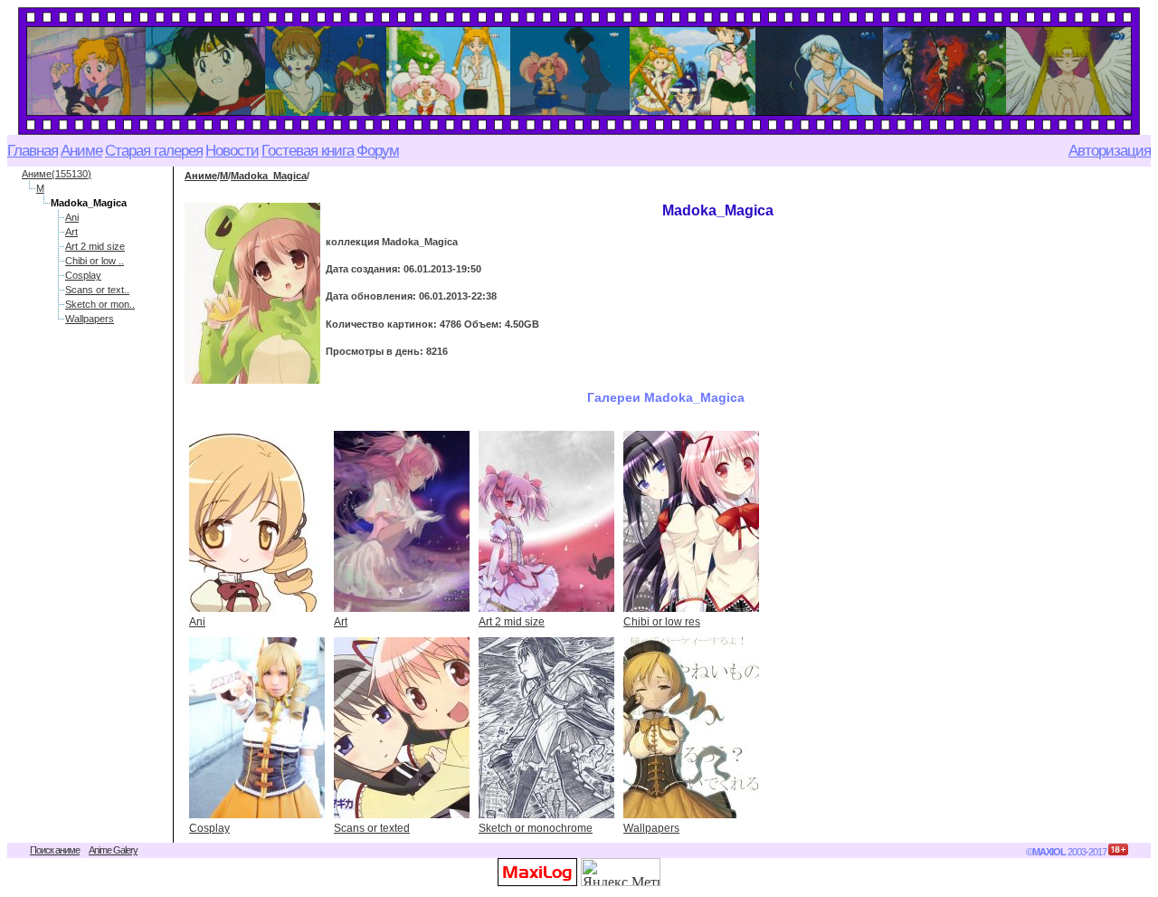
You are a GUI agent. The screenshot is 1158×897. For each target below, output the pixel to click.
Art (71, 231)
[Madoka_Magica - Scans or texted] (402, 727)
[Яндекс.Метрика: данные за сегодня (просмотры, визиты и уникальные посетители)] (620, 872)
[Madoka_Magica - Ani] (257, 521)
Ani (72, 217)
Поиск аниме (55, 850)
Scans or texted (372, 828)
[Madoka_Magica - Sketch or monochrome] (546, 727)
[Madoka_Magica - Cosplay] (257, 727)
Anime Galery (113, 850)
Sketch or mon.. (100, 304)
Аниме (201, 175)
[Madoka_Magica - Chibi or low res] (691, 521)
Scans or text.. (97, 289)
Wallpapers (89, 318)
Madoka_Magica (269, 175)
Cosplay (83, 275)
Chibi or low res (661, 621)
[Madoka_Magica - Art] (402, 521)
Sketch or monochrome (536, 828)
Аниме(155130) (56, 173)
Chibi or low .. (94, 260)
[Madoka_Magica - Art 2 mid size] (546, 521)
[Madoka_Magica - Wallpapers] (691, 727)
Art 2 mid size (95, 246)
